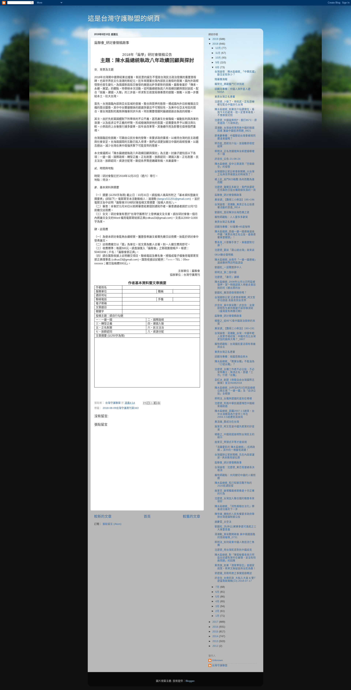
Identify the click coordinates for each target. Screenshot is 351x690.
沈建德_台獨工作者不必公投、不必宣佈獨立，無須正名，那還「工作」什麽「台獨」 (234, 372)
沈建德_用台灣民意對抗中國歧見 (233, 549)
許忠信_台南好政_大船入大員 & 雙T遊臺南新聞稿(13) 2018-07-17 (235, 579)
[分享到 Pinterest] (159, 403)
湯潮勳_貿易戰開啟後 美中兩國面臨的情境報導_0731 (235, 536)
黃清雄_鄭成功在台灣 (227, 421)
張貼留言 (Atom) (112, 524)
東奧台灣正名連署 (225, 96)
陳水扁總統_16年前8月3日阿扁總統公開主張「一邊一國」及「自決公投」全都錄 (235, 390)
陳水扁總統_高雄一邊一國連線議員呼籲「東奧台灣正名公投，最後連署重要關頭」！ (235, 234)
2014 (215, 636)
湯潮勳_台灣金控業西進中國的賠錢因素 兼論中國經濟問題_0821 (234, 129)
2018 (215, 43)
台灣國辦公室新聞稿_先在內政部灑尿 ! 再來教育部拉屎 (234, 456)
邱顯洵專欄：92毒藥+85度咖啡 (232, 226)
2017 (215, 621)
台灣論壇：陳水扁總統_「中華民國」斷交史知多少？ (235, 73)
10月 (218, 57)
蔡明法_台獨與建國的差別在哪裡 (233, 398)
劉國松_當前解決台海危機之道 (232, 212)
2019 (215, 39)
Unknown (217, 660)
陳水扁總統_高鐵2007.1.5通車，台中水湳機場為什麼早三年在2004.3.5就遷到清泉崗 (234, 414)
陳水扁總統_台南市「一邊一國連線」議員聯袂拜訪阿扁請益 (235, 261)
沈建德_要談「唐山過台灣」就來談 (234, 250)
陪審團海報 (221, 79)
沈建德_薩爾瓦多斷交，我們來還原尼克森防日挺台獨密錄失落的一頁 (235, 188)
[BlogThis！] (148, 403)
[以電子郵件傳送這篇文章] (145, 403)
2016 (215, 626)
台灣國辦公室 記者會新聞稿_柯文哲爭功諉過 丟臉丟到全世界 (235, 299)
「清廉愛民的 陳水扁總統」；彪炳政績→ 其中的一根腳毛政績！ (235, 448)
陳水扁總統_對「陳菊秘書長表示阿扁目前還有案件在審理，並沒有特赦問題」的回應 (235, 557)
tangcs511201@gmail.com (174, 198)
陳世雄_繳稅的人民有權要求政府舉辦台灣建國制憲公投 (234, 515)
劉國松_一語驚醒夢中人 (228, 267)
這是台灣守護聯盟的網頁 (124, 18)
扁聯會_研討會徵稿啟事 (228, 195)
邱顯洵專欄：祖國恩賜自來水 (231, 356)
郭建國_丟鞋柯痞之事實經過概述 (233, 573)
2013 (215, 641)
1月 (217, 615)
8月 (217, 67)
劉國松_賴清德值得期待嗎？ (231, 292)
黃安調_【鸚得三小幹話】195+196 (234, 199)
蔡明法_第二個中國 (226, 272)
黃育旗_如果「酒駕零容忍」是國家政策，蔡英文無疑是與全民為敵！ (235, 567)
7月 (217, 587)
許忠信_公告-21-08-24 (227, 159)
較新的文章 (103, 516)
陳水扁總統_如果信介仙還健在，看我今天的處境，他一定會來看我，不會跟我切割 (235, 112)
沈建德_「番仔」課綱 (227, 277)
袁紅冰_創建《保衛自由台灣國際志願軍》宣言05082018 (234, 381)
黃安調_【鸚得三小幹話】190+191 (234, 328)
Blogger (190, 681)
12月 (218, 48)
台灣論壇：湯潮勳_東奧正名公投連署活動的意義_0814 (234, 206)
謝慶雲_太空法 (223, 521)
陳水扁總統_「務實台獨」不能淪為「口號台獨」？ (234, 363)
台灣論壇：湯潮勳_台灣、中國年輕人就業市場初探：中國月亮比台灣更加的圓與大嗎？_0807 (235, 336)
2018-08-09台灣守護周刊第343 (121, 408)
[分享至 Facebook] (155, 403)
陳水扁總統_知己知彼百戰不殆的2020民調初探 (233, 484)
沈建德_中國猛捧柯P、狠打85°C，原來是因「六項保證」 (236, 121)
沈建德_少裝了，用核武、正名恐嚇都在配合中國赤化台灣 (234, 103)
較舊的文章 (191, 516)
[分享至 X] (152, 403)
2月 (217, 611)
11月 (218, 53)
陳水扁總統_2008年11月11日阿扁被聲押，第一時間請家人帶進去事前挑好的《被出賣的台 (235, 284)
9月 (217, 62)
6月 (217, 591)
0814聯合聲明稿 (224, 254)
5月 (217, 596)
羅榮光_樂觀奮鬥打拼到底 (229, 84)
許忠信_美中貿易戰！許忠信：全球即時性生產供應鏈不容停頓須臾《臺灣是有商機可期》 (234, 308)
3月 (217, 606)
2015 (215, 631)
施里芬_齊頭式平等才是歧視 (231, 442)
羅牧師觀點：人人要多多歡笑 (231, 217)
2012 (215, 646)
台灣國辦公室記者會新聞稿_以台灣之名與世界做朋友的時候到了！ (234, 173)
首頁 (147, 516)
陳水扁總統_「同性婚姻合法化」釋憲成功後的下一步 (234, 508)
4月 (217, 601)
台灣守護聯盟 (219, 665)
